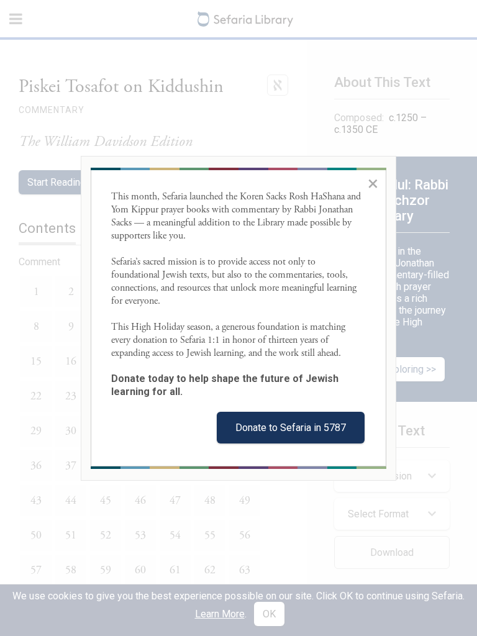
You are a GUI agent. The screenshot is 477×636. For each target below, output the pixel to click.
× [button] (373, 183)
